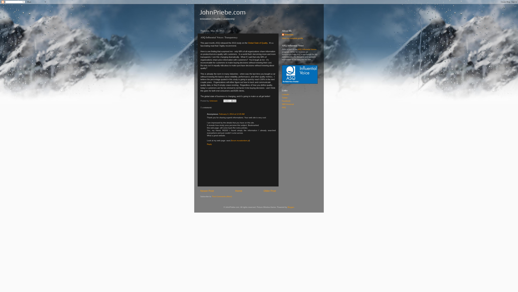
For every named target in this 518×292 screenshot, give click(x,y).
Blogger (291, 207)
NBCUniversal (288, 104)
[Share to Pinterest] (235, 101)
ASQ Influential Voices (307, 49)
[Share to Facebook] (232, 101)
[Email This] (224, 101)
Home (238, 190)
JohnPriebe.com (223, 12)
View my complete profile (292, 38)
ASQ (284, 107)
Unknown (289, 35)
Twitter (285, 98)
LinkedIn (285, 95)
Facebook (286, 101)
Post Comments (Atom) (222, 197)
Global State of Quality (257, 43)
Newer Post (207, 190)
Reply (209, 144)
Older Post (270, 190)
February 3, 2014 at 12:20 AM (232, 114)
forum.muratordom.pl (240, 141)
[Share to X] (230, 101)
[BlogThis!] (227, 101)
